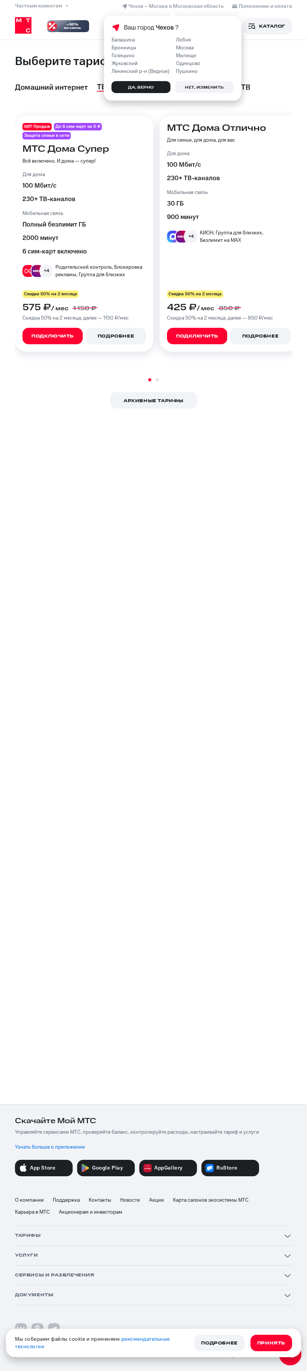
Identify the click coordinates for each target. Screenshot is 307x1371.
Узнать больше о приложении (50, 1147)
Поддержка (66, 1200)
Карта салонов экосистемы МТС (211, 1200)
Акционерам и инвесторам (90, 1212)
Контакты (100, 1200)
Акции (156, 1200)
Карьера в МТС (32, 1212)
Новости (130, 1200)
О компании (29, 1200)
